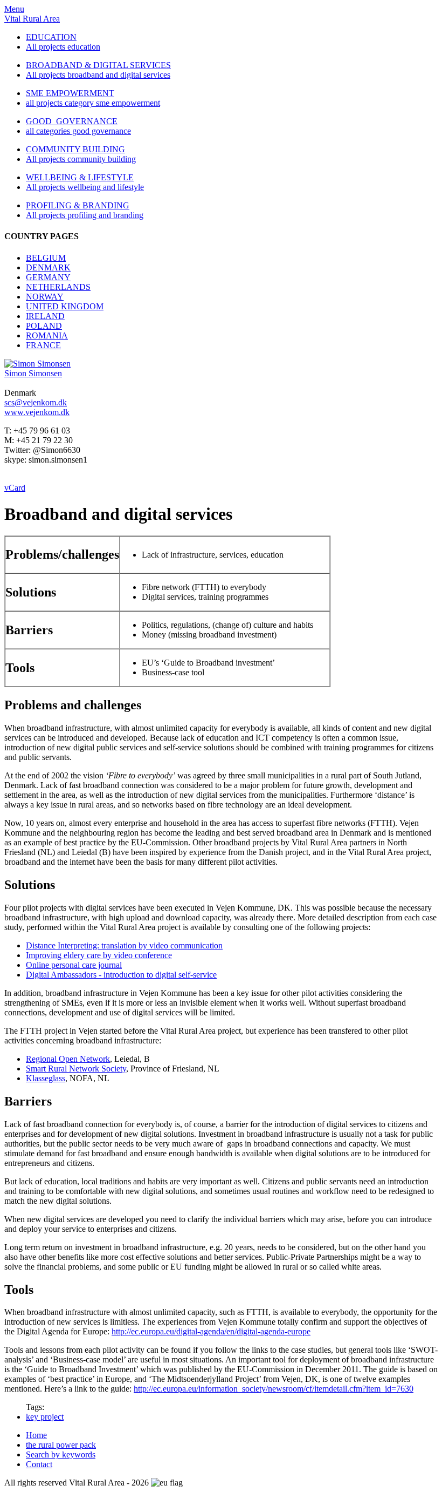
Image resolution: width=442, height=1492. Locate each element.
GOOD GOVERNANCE (72, 121)
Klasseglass (45, 1078)
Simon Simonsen (33, 373)
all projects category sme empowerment (93, 102)
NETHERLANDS (58, 286)
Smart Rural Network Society (76, 1068)
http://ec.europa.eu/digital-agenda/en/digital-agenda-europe (211, 1331)
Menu (14, 8)
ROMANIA (47, 335)
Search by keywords (60, 1454)
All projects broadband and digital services (98, 74)
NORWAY (45, 296)
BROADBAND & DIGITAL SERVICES (98, 65)
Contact (39, 1464)
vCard (14, 487)
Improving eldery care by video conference (99, 955)
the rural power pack (61, 1444)
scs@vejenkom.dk (35, 402)
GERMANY (48, 277)
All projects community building (81, 159)
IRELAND (45, 316)
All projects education (63, 46)
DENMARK (48, 267)
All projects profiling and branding (84, 215)
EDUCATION (51, 37)
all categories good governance (78, 130)
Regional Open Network (68, 1058)
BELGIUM (46, 257)
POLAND (44, 325)
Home (36, 1435)
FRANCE (43, 345)
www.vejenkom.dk (37, 412)
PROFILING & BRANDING (77, 205)
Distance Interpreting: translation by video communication (124, 945)
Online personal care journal (74, 964)
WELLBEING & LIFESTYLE (80, 177)
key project (45, 1416)
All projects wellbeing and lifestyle (85, 187)
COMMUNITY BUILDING (75, 149)
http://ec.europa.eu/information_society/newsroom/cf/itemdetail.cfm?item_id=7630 (273, 1388)
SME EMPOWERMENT (70, 93)
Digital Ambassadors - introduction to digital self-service (121, 974)
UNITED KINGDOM (64, 306)
